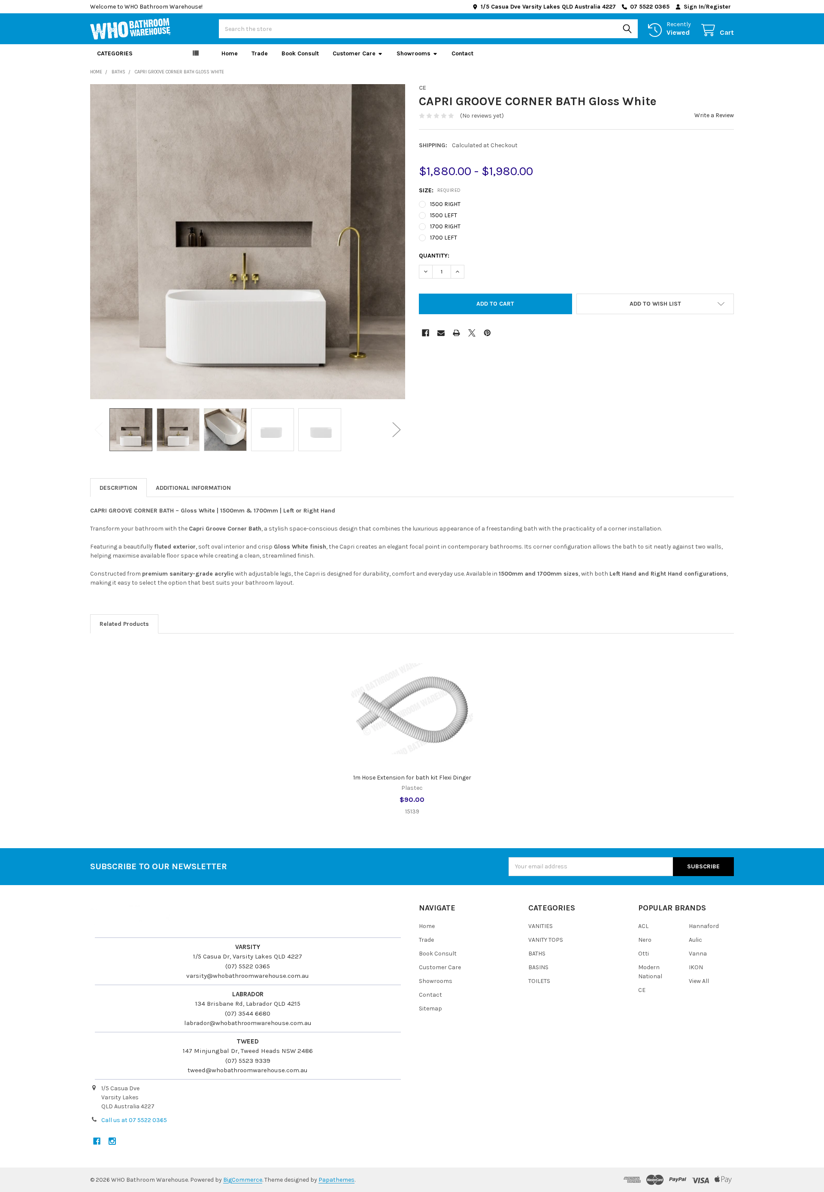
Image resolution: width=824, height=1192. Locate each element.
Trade (259, 53)
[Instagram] (112, 1141)
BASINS (538, 967)
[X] (472, 333)
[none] (247, 241)
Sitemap (430, 1008)
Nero (644, 939)
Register (718, 6)
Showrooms (413, 53)
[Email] (441, 333)
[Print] (456, 333)
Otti (643, 953)
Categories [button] (115, 53)
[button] (655, 304)
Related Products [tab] (124, 624)
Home (229, 53)
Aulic (695, 939)
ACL (643, 926)
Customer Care (354, 53)
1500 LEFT (443, 215)
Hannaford (704, 926)
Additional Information (193, 487)
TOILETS (539, 981)
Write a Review (714, 115)
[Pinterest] (487, 333)
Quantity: (434, 255)
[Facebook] (425, 333)
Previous (98, 429)
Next (396, 429)
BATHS (536, 953)
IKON (696, 967)
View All (699, 981)
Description (118, 487)
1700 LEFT (443, 237)
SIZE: (440, 190)
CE (641, 990)
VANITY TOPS (545, 939)
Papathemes (336, 1179)
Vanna (698, 953)
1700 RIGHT (445, 226)
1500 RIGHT (445, 204)
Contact (462, 53)
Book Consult (300, 53)
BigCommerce (242, 1179)
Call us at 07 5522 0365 (134, 1120)
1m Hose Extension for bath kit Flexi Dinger (412, 777)
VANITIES (540, 926)
